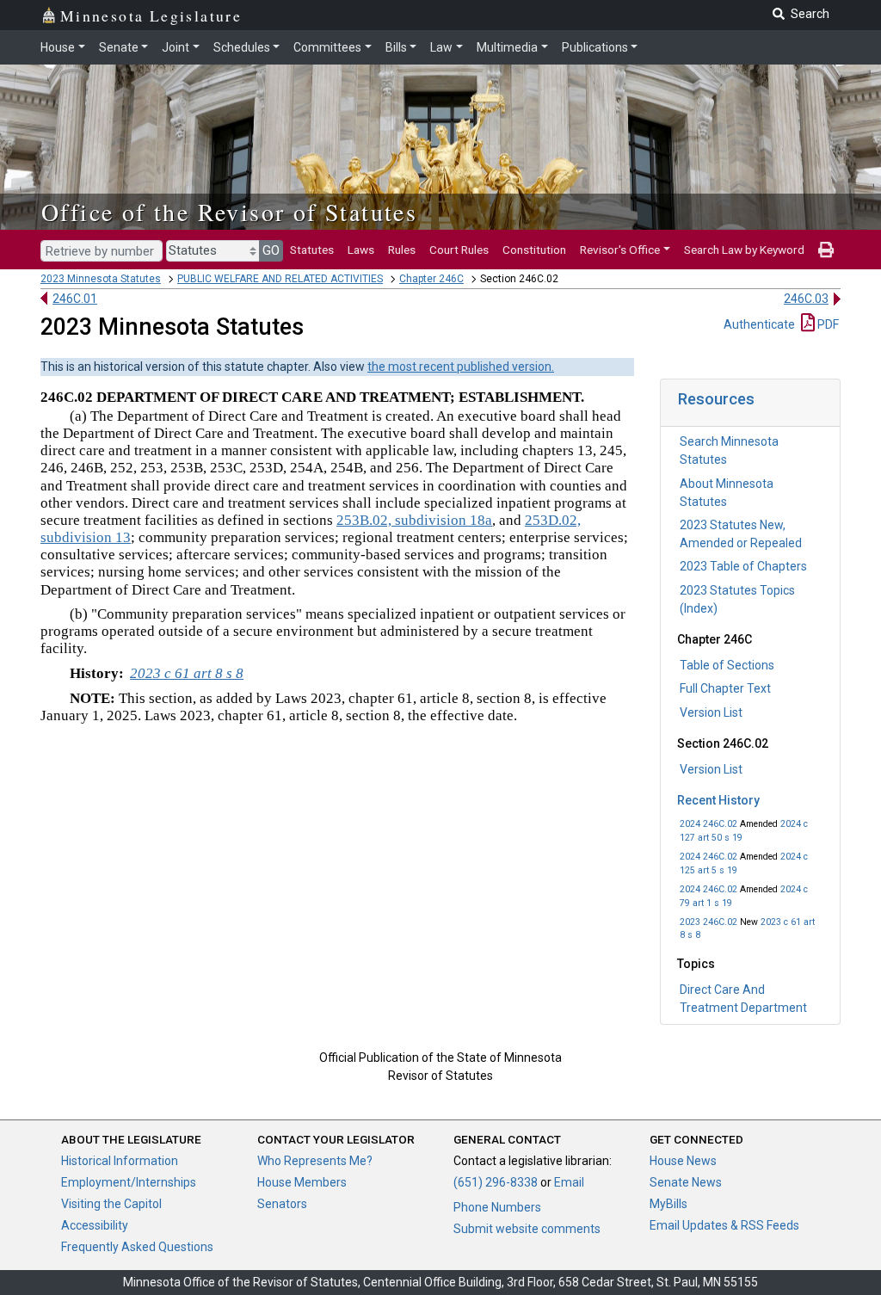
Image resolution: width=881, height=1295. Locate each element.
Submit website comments (527, 1229)
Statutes (312, 249)
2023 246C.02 (708, 922)
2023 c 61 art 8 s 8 (186, 673)
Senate (119, 47)
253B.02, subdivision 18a (414, 520)
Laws (361, 249)
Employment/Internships (128, 1182)
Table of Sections (727, 665)
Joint (175, 47)
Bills (396, 47)
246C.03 (806, 298)
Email (569, 1182)
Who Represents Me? (315, 1161)
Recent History (718, 800)
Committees (327, 47)
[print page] (826, 249)
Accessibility (94, 1225)
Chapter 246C (431, 279)
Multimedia (507, 47)
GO (271, 250)
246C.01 (74, 298)
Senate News (686, 1182)
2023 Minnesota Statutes (100, 279)
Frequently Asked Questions (137, 1247)
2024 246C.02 (708, 823)
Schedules (241, 47)
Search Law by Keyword (744, 249)
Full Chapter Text (725, 688)
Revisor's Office (620, 249)
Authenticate (759, 324)
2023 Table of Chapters (743, 566)
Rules (402, 249)
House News (683, 1161)
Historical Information (119, 1161)
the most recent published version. (460, 366)
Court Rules (459, 249)
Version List (711, 712)
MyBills (668, 1204)
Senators (282, 1204)
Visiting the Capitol (111, 1204)
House (57, 47)
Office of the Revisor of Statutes (229, 211)
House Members (302, 1182)
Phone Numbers (497, 1207)
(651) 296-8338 (495, 1182)
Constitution (534, 249)
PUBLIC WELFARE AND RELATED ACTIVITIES (280, 279)
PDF (827, 324)
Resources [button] (716, 399)
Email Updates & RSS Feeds (724, 1225)
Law (441, 47)
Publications (595, 47)
